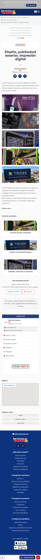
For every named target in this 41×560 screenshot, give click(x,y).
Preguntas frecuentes (20, 466)
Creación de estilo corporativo (20, 30)
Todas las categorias (20, 469)
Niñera (20, 525)
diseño (20, 415)
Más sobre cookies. (18, 5)
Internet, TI (20, 478)
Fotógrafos (20, 504)
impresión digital (20, 419)
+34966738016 (28, 558)
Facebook (8, 347)
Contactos (20, 464)
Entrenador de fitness (20, 507)
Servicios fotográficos (20, 513)
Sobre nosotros (20, 455)
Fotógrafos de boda (20, 484)
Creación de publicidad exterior (20, 33)
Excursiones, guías (20, 522)
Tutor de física (20, 510)
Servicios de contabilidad (20, 481)
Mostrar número (10, 339)
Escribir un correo (11, 343)
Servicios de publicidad (23, 28)
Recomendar (15, 291)
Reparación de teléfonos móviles (20, 528)
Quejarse (29, 291)
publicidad (20, 423)
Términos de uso (20, 458)
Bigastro (16, 72)
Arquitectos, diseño (20, 490)
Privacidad (20, 461)
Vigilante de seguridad (20, 487)
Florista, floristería (20, 502)
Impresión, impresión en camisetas (20, 35)
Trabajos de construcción (20, 530)
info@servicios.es (21, 434)
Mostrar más (6, 208)
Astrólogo (20, 492)
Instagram (8, 351)
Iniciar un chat (10, 335)
